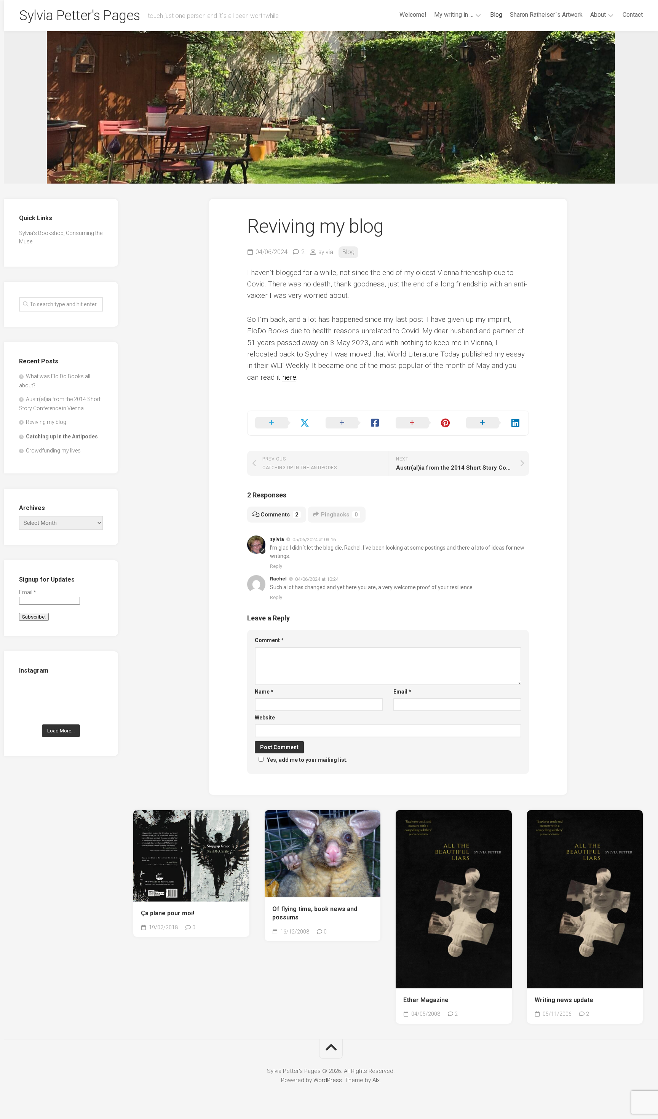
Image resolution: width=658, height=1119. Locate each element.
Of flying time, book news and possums (314, 913)
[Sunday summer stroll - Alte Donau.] (32, 710)
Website (265, 718)
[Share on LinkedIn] (493, 423)
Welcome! (412, 14)
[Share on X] (283, 423)
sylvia (325, 252)
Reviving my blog (46, 422)
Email (402, 692)
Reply (276, 566)
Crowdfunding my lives (53, 451)
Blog (496, 14)
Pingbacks (339, 514)
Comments (279, 514)
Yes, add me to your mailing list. (307, 760)
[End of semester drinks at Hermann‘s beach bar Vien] (90, 693)
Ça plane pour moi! (167, 913)
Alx (376, 1080)
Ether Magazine (426, 1000)
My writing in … (453, 14)
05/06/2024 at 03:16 (314, 539)
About (598, 14)
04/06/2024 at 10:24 (317, 579)
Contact (633, 14)
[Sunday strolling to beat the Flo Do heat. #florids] (61, 693)
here (289, 377)
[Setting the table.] (90, 710)
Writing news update (564, 1000)
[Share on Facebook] (353, 423)
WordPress (327, 1080)
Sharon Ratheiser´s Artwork (546, 14)
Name (264, 692)
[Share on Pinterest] (423, 423)
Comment (269, 640)
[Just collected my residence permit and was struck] (32, 693)
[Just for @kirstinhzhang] (61, 710)
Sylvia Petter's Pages (79, 16)
